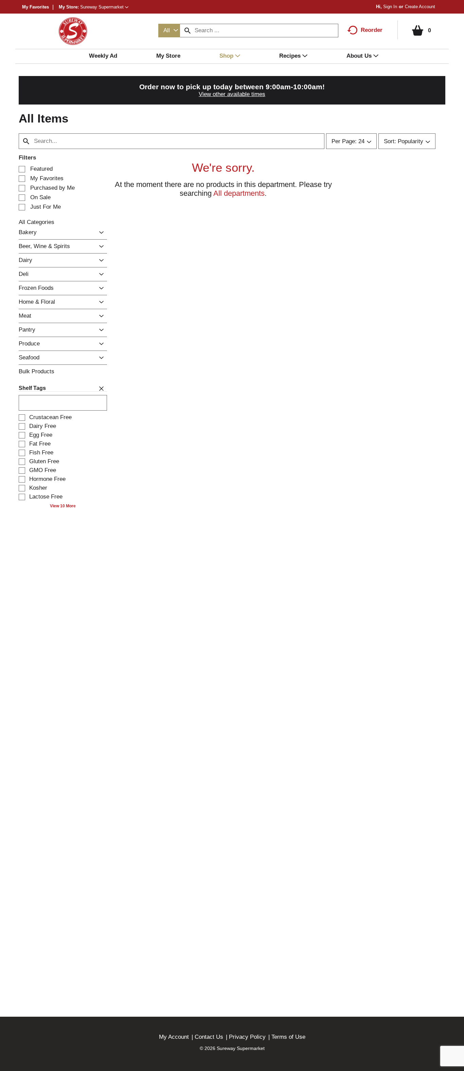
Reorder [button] (371, 30)
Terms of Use (288, 1037)
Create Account (420, 6)
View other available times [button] (232, 94)
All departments (239, 193)
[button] (104, 7)
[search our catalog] (187, 30)
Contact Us (209, 1037)
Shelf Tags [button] (32, 388)
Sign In (390, 6)
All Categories (36, 222)
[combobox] (169, 30)
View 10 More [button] (63, 506)
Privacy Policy (247, 1037)
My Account (174, 1037)
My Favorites (35, 7)
